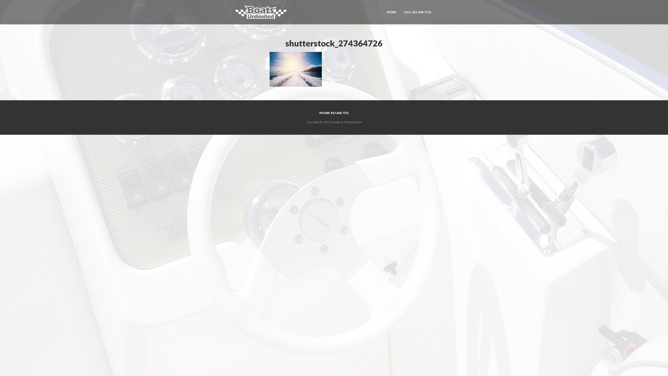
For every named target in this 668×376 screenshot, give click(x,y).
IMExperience (353, 122)
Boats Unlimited (261, 12)
